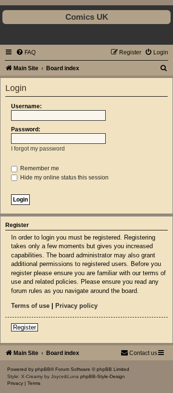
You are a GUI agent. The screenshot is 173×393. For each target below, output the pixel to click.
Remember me (39, 168)
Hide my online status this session (64, 177)
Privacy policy (76, 305)
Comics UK (86, 17)
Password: (25, 129)
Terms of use (30, 305)
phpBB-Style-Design (102, 376)
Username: (26, 106)
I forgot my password (38, 148)
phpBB (42, 369)
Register (24, 327)
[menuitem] (26, 52)
